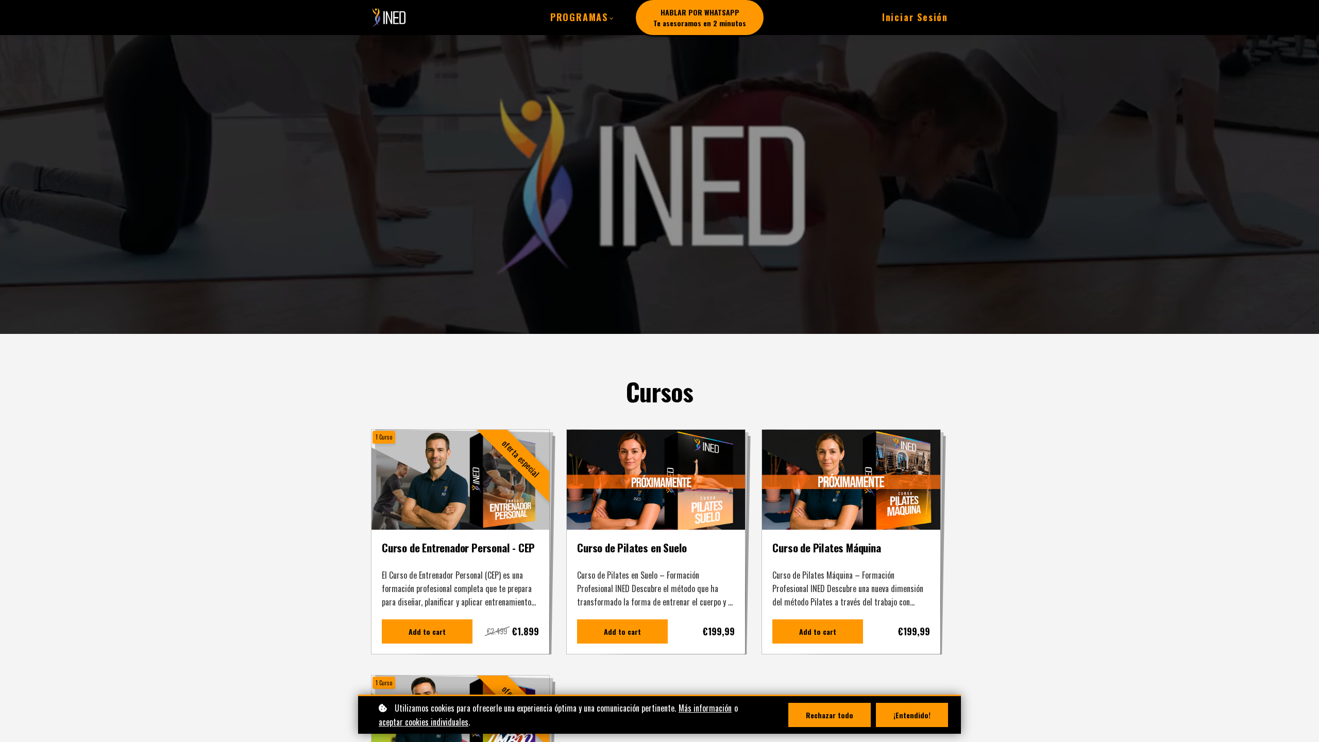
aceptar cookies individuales (423, 722)
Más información (705, 708)
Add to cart (427, 631)
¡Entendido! (912, 715)
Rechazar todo (829, 715)
